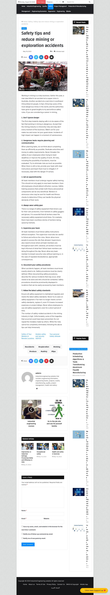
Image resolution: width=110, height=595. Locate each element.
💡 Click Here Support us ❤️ (94, 590)
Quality (44, 6)
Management (26, 11)
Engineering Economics (39, 11)
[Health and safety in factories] (58, 446)
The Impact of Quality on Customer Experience (87, 263)
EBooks (68, 11)
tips (54, 351)
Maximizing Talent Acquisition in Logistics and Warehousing (87, 174)
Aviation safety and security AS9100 (41, 336)
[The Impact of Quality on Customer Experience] (79, 248)
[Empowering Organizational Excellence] (79, 212)
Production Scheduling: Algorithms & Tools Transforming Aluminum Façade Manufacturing (87, 59)
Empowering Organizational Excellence (87, 221)
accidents (30, 347)
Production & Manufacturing (77, 6)
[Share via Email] (51, 57)
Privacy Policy (51, 584)
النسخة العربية (55, 588)
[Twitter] (36, 57)
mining (57, 347)
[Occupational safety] (43, 446)
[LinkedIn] (41, 57)
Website (46, 518)
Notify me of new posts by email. (34, 538)
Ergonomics (51, 11)
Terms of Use (40, 584)
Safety (50, 6)
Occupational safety (41, 453)
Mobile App (84, 584)
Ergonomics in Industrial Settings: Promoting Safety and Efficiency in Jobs (27, 457)
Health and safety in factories (57, 453)
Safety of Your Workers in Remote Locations (27, 336)
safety (44, 351)
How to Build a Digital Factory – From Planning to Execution (87, 119)
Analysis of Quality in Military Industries (87, 305)
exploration (44, 347)
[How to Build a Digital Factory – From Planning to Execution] (79, 103)
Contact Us (61, 584)
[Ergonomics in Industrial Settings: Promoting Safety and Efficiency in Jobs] (27, 446)
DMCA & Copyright (72, 584)
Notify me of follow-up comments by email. (38, 534)
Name (24, 510)
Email (23, 518)
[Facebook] (31, 57)
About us (32, 584)
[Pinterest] (46, 57)
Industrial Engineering (34, 6)
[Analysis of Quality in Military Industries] (79, 293)
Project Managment (60, 6)
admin (38, 373)
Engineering (61, 11)
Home (23, 6)
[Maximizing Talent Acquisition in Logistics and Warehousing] (79, 154)
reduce (34, 351)
